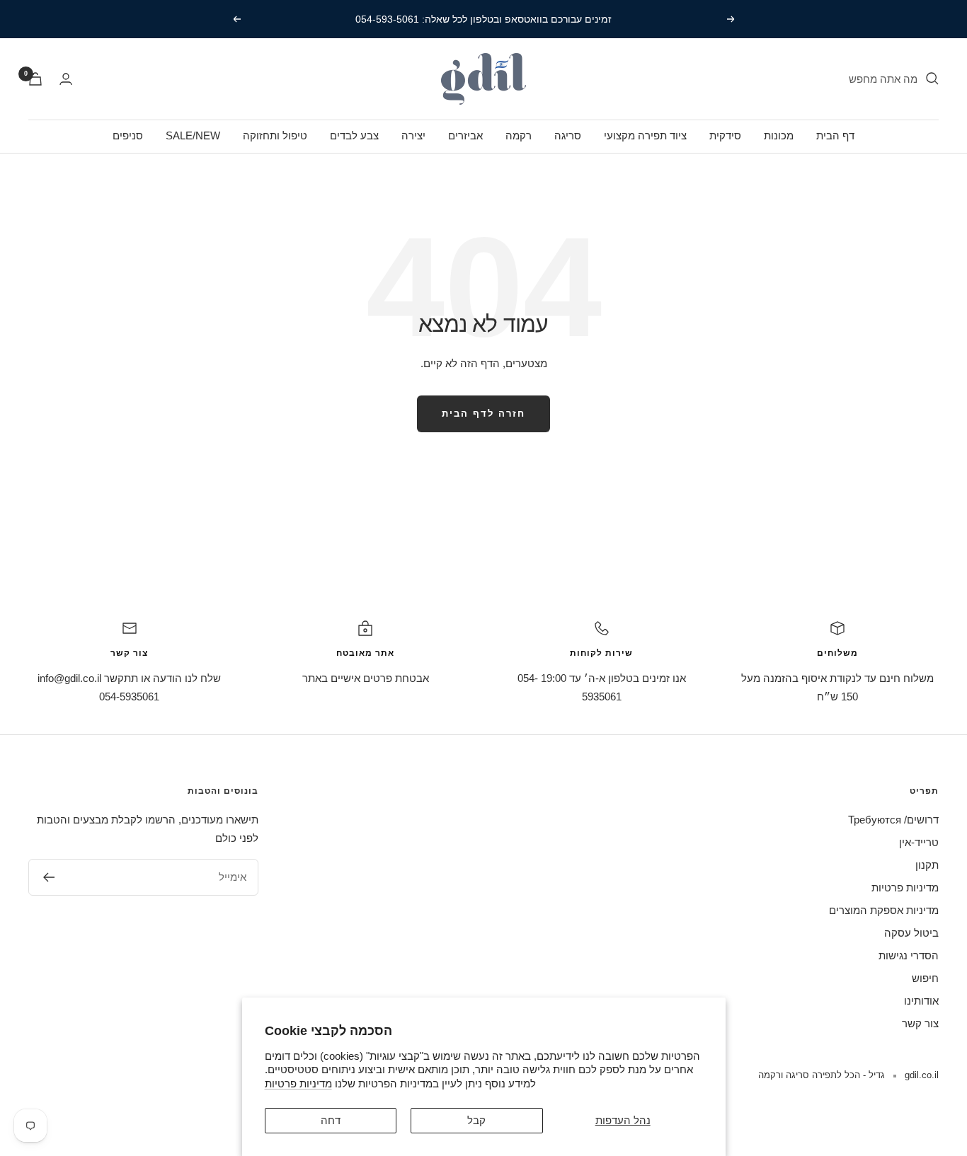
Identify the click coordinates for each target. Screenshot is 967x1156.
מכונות (779, 135)
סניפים (128, 135)
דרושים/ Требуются (893, 820)
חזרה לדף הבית (483, 413)
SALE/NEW (193, 135)
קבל (476, 1120)
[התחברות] (65, 79)
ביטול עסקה (911, 933)
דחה (331, 1120)
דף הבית (835, 135)
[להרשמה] (48, 877)
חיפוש (925, 978)
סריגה (567, 135)
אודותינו (921, 1001)
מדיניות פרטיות (298, 1083)
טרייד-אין (919, 842)
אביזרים (465, 135)
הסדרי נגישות (909, 955)
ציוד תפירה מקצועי (645, 135)
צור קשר (920, 1023)
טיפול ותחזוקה (275, 135)
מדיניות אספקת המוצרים (884, 910)
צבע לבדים (354, 135)
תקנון (927, 865)
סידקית (725, 135)
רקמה (518, 135)
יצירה (413, 135)
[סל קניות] (35, 79)
